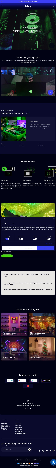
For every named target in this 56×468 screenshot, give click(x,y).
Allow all (46, 248)
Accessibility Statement (20, 433)
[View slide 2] (27, 408)
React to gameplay (22, 145)
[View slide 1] (25, 408)
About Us (4, 423)
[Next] (54, 1)
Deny (10, 248)
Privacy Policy (18, 423)
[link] (8, 171)
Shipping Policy (18, 429)
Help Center (38, 1)
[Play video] (28, 81)
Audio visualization (41, 145)
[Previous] (1, 1)
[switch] (21, 239)
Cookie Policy (18, 425)
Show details (49, 243)
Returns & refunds (19, 431)
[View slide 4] (30, 408)
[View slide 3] (29, 408)
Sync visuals (3, 145)
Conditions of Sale (19, 427)
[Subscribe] (29, 449)
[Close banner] (53, 218)
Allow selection (28, 248)
